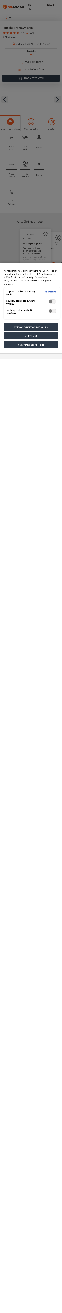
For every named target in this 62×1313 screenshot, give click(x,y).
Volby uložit (31, 335)
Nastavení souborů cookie (31, 344)
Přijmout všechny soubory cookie (31, 327)
